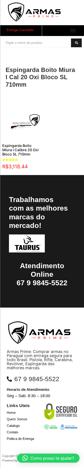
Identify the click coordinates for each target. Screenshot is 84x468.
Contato (12, 432)
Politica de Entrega (20, 439)
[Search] (76, 42)
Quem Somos (17, 419)
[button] (48, 458)
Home (11, 412)
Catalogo (13, 426)
